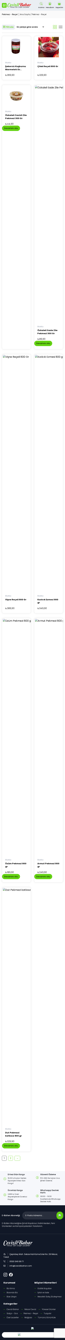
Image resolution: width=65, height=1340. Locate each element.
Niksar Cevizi (30, 1309)
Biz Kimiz (11, 1288)
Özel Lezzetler (13, 1317)
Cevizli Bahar (13, 1309)
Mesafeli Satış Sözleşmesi (50, 1296)
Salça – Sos (12, 1313)
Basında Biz (12, 1292)
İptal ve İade (43, 1292)
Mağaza (28, 1317)
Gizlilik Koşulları (45, 1288)
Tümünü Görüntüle (47, 1317)
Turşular (47, 1313)
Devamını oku (11, 128)
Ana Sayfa (25, 14)
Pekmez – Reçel (31, 1313)
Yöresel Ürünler (49, 1309)
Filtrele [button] (9, 27)
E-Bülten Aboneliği (11, 1215)
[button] (4, 5)
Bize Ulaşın (12, 1296)
